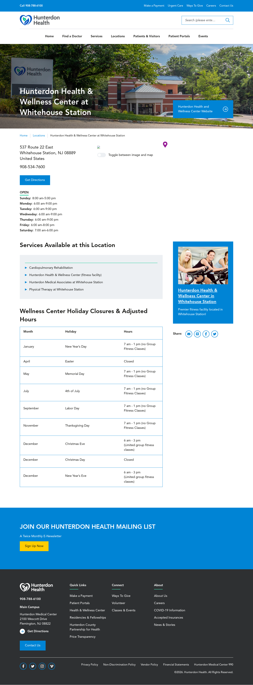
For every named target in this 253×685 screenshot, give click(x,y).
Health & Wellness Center (87, 610)
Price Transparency (83, 636)
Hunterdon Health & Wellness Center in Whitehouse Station (197, 296)
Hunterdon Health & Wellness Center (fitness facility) (65, 275)
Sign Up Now (34, 546)
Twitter (214, 334)
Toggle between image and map (130, 155)
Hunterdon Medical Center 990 (213, 664)
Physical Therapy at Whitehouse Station (56, 289)
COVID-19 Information (169, 610)
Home (49, 36)
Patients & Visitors (146, 36)
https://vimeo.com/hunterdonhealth (51, 666)
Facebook (206, 334)
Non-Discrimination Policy (119, 664)
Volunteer (118, 603)
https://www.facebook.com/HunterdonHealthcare (23, 666)
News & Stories (164, 625)
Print (197, 334)
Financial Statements (176, 664)
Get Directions (35, 180)
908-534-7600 (32, 167)
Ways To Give (195, 5)
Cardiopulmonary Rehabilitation (51, 267)
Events (203, 36)
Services (96, 36)
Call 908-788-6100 (31, 5)
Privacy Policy (89, 664)
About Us (160, 596)
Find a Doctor (72, 36)
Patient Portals (179, 36)
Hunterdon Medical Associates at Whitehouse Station (66, 282)
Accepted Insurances (168, 617)
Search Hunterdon (227, 20)
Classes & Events (123, 610)
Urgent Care (175, 5)
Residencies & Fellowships (88, 617)
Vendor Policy (149, 664)
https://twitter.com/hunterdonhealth (32, 666)
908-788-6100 (30, 599)
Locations (118, 36)
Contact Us (226, 5)
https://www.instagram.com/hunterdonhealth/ (42, 666)
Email (188, 334)
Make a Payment (154, 5)
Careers (211, 5)
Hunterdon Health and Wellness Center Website (195, 109)
